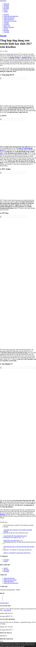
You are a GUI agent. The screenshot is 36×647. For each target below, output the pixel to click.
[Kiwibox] (3, 0)
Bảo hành (6, 8)
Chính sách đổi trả (8, 19)
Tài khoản (6, 32)
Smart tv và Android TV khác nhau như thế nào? (16, 553)
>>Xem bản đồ (6, 610)
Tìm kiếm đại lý (4, 603)
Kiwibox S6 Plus (14, 57)
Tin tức (5, 10)
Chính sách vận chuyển (9, 21)
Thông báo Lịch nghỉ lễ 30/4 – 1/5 (12, 540)
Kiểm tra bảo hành (8, 27)
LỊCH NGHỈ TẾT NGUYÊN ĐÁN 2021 (15, 536)
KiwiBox (2, 514)
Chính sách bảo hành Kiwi (10, 16)
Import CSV (6, 25)
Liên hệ (5, 11)
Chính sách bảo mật (8, 18)
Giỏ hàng (6, 22)
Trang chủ (6, 3)
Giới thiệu (6, 5)
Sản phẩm (6, 7)
